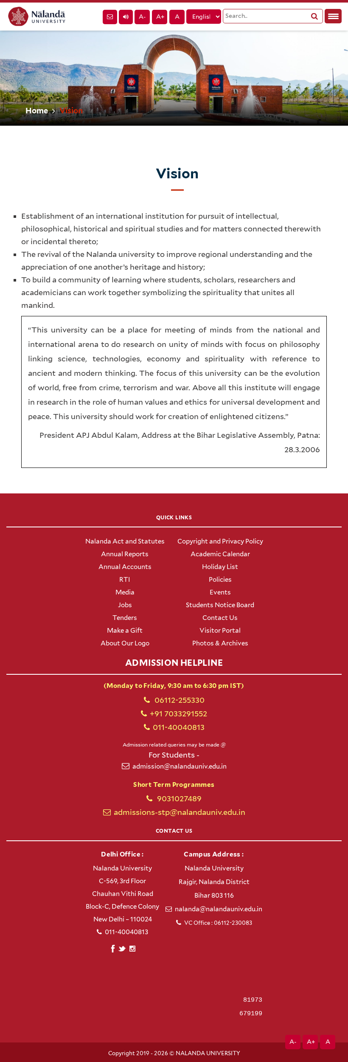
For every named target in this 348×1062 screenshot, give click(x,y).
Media (125, 592)
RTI (124, 579)
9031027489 (178, 798)
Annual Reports (125, 554)
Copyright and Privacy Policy (220, 541)
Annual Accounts (125, 567)
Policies (220, 579)
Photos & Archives (220, 643)
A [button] (177, 16)
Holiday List (220, 567)
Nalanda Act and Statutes (125, 541)
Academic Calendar (220, 554)
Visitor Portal (220, 630)
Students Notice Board (220, 605)
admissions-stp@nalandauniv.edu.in (179, 812)
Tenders (124, 618)
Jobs (125, 605)
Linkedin (122, 947)
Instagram (132, 949)
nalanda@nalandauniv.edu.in (218, 909)
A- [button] (142, 16)
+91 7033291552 (178, 713)
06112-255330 (179, 700)
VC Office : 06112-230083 (218, 923)
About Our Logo (125, 643)
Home (36, 110)
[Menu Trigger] (333, 16)
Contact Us (220, 618)
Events (220, 592)
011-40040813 (179, 727)
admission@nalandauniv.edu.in (179, 766)
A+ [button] (160, 16)
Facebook (113, 947)
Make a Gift (125, 630)
